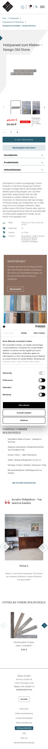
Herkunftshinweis (12, 170)
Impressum (24, 709)
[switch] (42, 380)
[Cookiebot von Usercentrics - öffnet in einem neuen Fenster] (35, 326)
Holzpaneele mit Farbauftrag (13, 22)
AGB (24, 733)
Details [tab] (24, 333)
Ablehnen (24, 420)
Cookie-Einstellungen (24, 718)
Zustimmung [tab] (8, 333)
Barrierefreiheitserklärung (24, 743)
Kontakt (24, 699)
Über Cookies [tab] (39, 333)
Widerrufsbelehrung (24, 723)
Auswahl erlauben (24, 413)
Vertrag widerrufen (24, 728)
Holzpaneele (14, 18)
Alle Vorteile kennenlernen (24, 483)
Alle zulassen (24, 405)
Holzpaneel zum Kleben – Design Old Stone (19, 26)
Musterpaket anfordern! (24, 148)
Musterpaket (15, 289)
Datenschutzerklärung (24, 713)
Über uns (24, 738)
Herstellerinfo (10, 155)
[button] (5, 567)
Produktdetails (11, 162)
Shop (4, 18)
